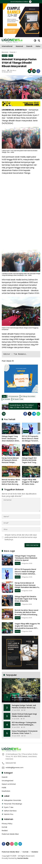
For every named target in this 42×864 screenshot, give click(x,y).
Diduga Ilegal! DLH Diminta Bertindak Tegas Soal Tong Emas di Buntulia (29, 460)
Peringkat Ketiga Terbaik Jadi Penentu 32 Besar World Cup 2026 (24, 706)
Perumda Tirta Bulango (13, 804)
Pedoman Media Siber (10, 834)
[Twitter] (29, 414)
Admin (4, 70)
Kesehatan (6, 791)
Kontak (4, 827)
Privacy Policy (7, 823)
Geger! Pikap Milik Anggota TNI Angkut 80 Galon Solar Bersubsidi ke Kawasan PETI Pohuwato (30, 482)
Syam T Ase (19, 399)
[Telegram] (34, 414)
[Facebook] (25, 414)
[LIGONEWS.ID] (12, 40)
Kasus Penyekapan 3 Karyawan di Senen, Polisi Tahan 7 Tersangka (25, 732)
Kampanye (14, 396)
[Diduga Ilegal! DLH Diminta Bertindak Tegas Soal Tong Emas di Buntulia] (31, 450)
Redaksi (5, 830)
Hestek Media (22, 858)
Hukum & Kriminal (9, 784)
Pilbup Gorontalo (29, 396)
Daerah (4, 56)
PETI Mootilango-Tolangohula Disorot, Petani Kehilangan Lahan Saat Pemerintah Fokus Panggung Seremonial (24, 724)
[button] (35, 40)
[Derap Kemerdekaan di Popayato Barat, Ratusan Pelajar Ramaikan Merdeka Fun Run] (11, 450)
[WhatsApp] (38, 414)
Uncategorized (7, 780)
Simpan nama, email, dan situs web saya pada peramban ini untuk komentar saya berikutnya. (21, 537)
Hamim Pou (8, 814)
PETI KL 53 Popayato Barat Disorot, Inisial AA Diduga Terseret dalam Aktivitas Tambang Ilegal (30, 438)
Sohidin (7, 399)
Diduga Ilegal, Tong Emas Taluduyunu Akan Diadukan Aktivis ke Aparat (11, 438)
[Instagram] (12, 844)
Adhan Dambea (10, 811)
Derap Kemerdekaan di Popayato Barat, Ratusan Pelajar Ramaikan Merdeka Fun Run (10, 460)
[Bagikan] (38, 71)
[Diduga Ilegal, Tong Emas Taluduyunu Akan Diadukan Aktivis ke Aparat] (11, 428)
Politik (11, 56)
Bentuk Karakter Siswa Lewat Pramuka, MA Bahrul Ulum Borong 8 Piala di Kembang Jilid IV (11, 482)
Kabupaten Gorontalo (12, 800)
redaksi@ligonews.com (14, 767)
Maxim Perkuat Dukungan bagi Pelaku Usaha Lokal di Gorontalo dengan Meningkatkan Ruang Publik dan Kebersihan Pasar (25, 715)
